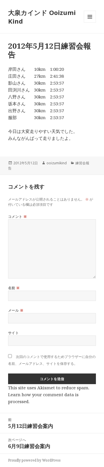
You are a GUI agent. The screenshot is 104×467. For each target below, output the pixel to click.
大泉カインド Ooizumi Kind (42, 16)
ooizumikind (57, 163)
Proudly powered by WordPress (34, 460)
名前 (14, 287)
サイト (13, 332)
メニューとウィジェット (90, 22)
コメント (17, 216)
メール (15, 310)
